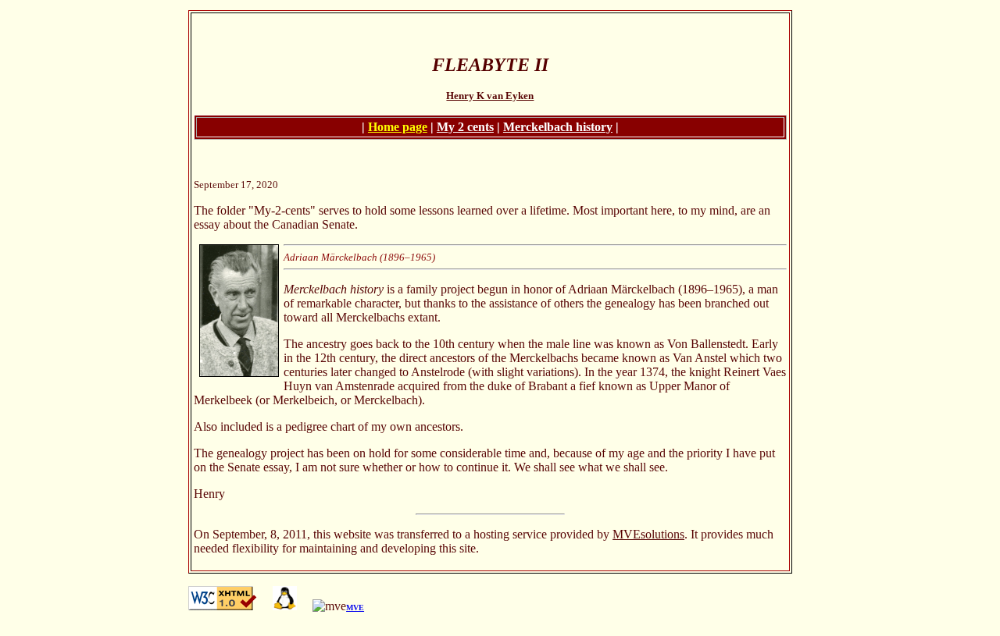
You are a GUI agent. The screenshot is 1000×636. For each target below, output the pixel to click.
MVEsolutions (648, 534)
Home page (397, 126)
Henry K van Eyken (490, 95)
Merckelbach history (557, 126)
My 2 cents (465, 126)
